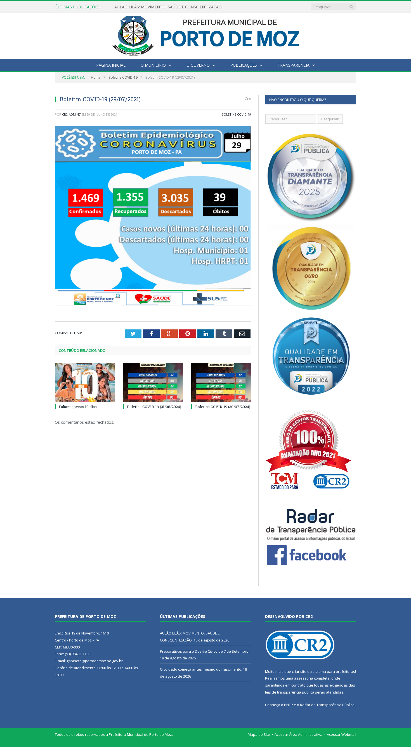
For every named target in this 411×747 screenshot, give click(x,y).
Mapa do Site (259, 734)
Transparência (294, 65)
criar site (299, 671)
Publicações (243, 65)
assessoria (303, 678)
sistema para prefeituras (334, 671)
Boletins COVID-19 (236, 114)
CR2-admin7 (71, 114)
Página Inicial (111, 65)
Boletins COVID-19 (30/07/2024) (222, 406)
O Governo (198, 65)
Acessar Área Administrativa (298, 734)
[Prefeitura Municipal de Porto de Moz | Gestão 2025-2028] (205, 34)
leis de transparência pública (289, 692)
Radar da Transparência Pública (327, 704)
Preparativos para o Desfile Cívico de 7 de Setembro (161, 7)
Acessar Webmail (341, 734)
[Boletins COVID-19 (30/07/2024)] (221, 382)
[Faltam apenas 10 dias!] (85, 382)
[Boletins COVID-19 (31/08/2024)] (153, 382)
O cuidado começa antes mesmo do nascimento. (201, 669)
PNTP (288, 704)
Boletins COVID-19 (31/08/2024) (154, 406)
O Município (153, 65)
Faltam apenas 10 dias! (78, 406)
